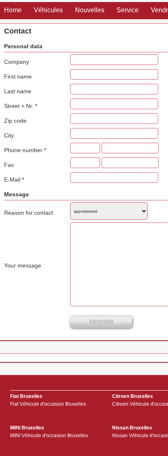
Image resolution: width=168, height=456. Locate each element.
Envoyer (101, 322)
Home (13, 10)
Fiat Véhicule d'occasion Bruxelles (48, 404)
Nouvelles (89, 10)
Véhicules (48, 10)
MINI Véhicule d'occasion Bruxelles (49, 435)
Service (128, 10)
